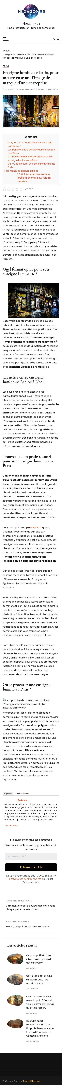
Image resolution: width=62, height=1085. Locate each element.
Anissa (55, 89)
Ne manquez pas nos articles (21, 170)
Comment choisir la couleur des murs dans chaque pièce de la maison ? (30, 907)
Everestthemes (31, 1081)
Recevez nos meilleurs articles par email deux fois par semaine (34, 178)
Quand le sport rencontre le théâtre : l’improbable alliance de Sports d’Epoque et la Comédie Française (40, 1028)
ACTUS (6, 66)
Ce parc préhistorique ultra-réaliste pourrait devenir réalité (38, 959)
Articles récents (22, 794)
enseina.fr (36, 527)
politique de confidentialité (25, 879)
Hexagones (31, 23)
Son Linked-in (11, 825)
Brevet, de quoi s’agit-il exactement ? (27, 926)
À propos (8, 794)
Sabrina (35, 1041)
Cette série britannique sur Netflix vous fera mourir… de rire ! (39, 979)
